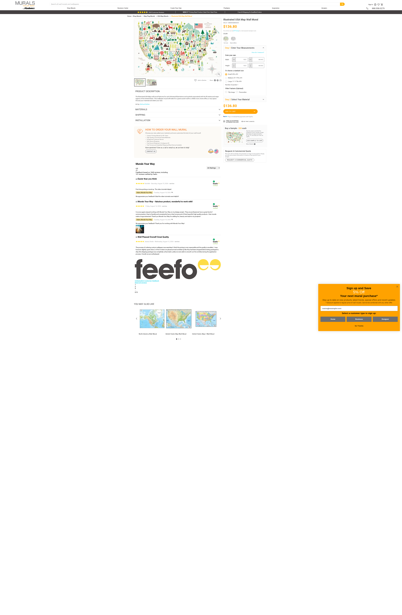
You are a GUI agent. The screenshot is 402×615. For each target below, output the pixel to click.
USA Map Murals (162, 16)
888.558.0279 (378, 8)
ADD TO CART (230, 111)
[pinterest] (218, 80)
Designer (385, 319)
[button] (137, 319)
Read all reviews (141, 283)
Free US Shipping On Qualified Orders (250, 12)
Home (333, 319)
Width (227, 59)
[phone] (369, 8)
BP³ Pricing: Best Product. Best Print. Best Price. (200, 12)
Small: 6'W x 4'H (233, 74)
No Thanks (359, 326)
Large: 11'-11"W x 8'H (235, 81)
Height (227, 65)
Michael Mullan (145, 104)
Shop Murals (137, 16)
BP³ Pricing (236, 31)
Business (359, 319)
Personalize (242, 92)
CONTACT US (151, 151)
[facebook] (215, 80)
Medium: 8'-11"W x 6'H (235, 78)
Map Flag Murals (149, 16)
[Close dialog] (397, 286)
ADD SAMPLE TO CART (254, 140)
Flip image (231, 92)
